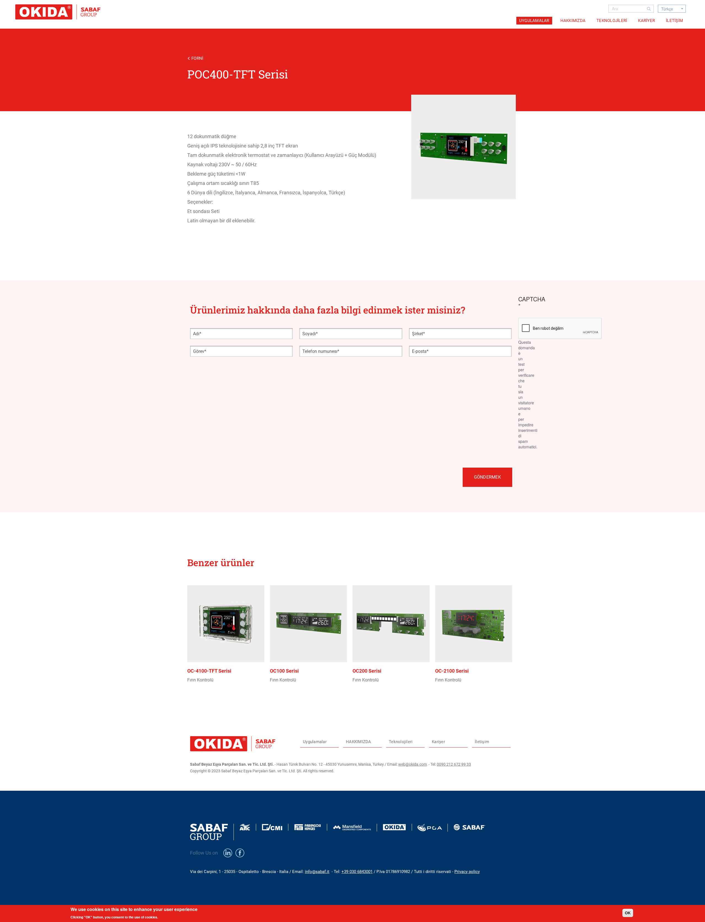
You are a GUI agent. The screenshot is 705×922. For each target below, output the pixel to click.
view (228, 649)
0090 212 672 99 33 (454, 764)
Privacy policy (467, 871)
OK (628, 913)
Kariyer (646, 20)
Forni (197, 58)
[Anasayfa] (60, 12)
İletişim (674, 20)
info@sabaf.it (317, 871)
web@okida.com (412, 764)
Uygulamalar (534, 20)
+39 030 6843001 (357, 871)
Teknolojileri (611, 20)
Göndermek (487, 477)
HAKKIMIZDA (573, 20)
